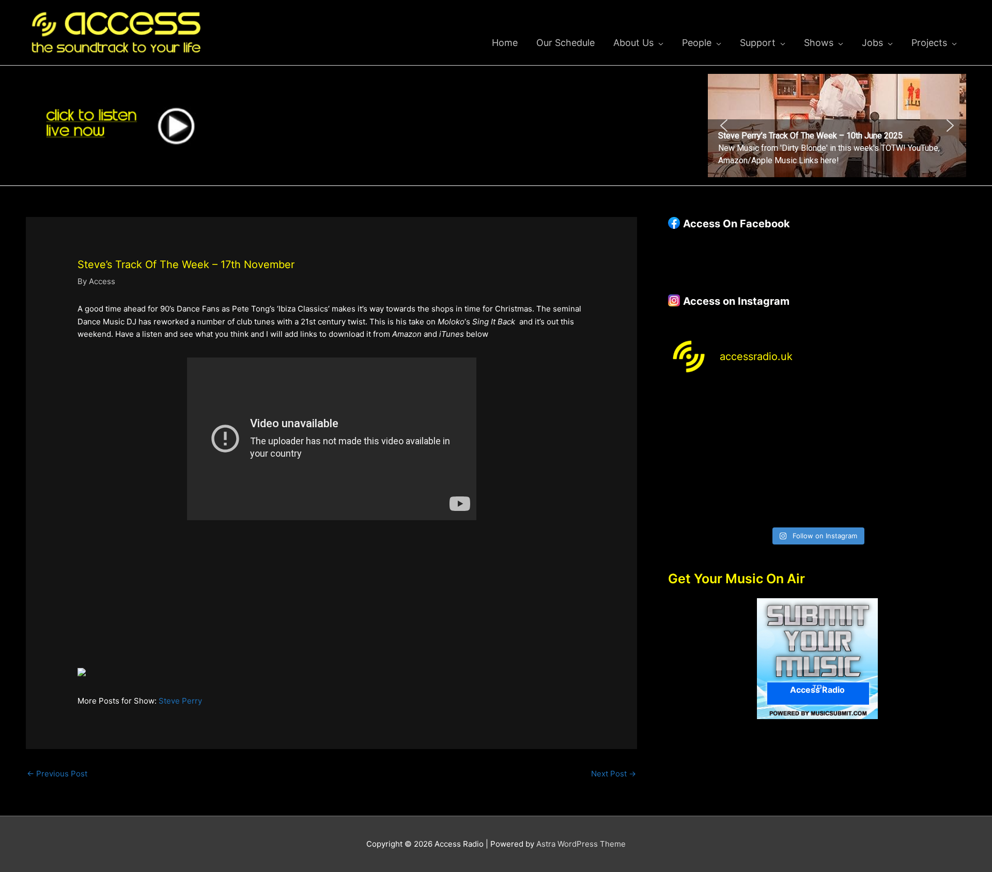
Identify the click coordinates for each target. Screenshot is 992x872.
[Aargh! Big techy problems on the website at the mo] (779, 409)
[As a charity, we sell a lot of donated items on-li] (703, 499)
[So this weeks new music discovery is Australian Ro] (930, 454)
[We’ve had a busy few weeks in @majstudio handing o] (703, 409)
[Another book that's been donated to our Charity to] (779, 454)
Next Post (613, 773)
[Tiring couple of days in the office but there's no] (779, 499)
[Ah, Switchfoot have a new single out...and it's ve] (703, 454)
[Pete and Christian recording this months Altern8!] (855, 409)
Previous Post (57, 773)
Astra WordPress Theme (581, 844)
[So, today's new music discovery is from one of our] (930, 409)
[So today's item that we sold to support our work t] (855, 454)
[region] (837, 125)
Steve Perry (180, 701)
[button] (837, 125)
